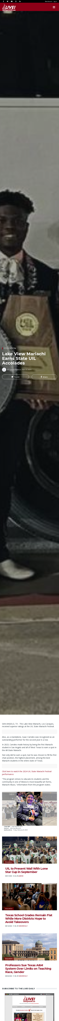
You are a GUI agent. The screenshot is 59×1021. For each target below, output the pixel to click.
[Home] (6, 7)
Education (10, 348)
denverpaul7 (23, 926)
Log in (55, 1)
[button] (15, 377)
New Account (48, 1)
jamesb (21, 876)
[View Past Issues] (29, 1017)
